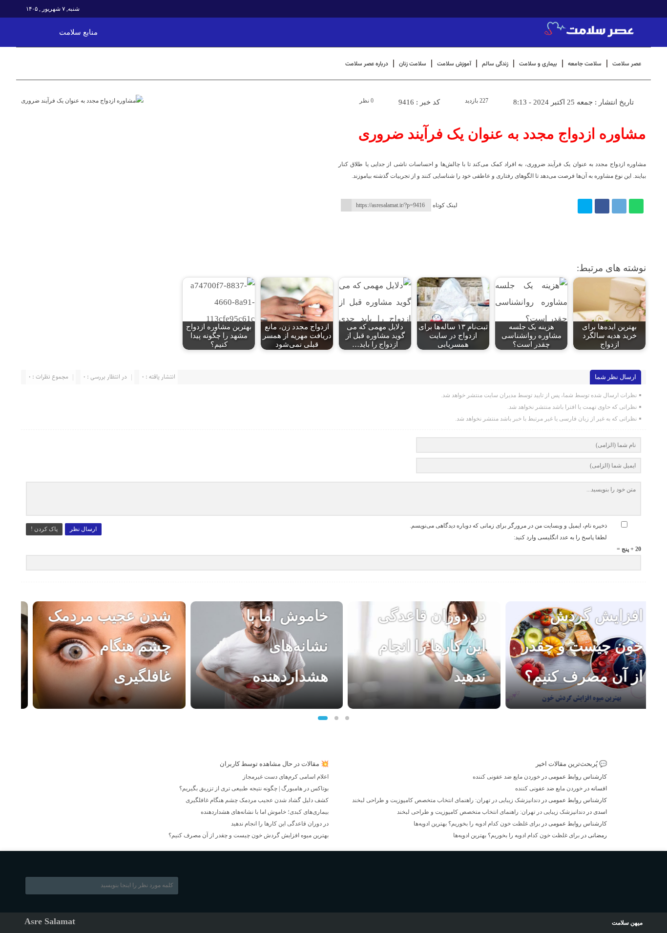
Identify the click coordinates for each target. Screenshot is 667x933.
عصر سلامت (626, 63)
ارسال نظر (83, 529)
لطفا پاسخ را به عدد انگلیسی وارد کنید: (560, 537)
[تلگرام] (619, 206)
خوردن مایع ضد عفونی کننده (506, 776)
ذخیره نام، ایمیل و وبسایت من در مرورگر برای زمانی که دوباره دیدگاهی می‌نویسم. (508, 525)
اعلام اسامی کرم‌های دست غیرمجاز (286, 776)
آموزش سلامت (454, 63)
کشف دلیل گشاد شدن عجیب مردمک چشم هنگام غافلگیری (257, 800)
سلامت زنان (412, 63)
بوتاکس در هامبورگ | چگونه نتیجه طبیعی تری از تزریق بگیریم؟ (254, 788)
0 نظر (366, 100)
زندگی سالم (495, 63)
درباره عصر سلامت (366, 63)
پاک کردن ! (44, 529)
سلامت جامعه (585, 63)
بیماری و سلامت (538, 63)
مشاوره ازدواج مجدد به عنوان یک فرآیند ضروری (502, 134)
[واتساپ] (636, 206)
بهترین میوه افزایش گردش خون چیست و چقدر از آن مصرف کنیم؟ (248, 835)
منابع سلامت (78, 32)
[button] (322, 718)
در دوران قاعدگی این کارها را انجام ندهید (420, 646)
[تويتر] (585, 206)
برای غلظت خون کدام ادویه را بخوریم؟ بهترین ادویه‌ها (477, 823)
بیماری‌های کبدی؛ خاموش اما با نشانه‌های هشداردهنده (265, 811)
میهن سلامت (627, 922)
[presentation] (29, 651)
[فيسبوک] (602, 206)
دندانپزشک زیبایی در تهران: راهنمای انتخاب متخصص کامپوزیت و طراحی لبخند (446, 800)
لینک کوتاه (445, 205)
